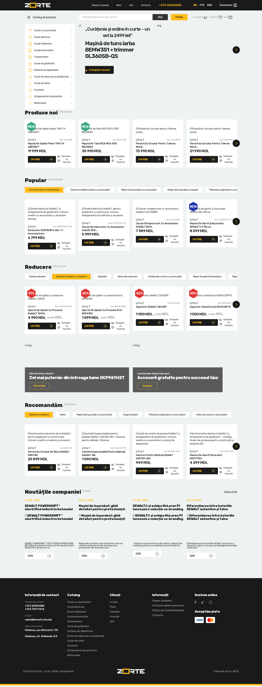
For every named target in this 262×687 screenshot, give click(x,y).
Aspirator (102, 276)
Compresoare (41, 56)
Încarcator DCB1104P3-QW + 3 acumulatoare (45, 232)
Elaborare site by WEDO (226, 671)
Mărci (119, 5)
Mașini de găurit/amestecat (207, 276)
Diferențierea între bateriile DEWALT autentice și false (209, 507)
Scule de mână (42, 83)
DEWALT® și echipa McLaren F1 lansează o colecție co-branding (158, 507)
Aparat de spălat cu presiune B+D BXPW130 (102, 312)
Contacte (145, 5)
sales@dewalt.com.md (38, 619)
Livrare (114, 602)
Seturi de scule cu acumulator (211, 414)
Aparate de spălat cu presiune (71, 276)
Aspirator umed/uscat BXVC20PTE (210, 306)
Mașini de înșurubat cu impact (183, 189)
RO (195, 5)
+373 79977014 (34, 609)
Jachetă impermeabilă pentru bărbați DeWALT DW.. (103, 453)
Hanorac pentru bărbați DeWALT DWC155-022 (154, 457)
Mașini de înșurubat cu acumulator (139, 189)
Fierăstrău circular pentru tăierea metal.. (156, 145)
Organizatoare (130, 414)
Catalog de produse (44, 17)
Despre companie (100, 5)
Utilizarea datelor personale (168, 605)
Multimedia (40, 103)
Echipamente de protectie (48, 96)
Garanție (114, 611)
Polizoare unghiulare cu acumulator (227, 189)
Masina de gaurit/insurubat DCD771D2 (206, 457)
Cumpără (147, 385)
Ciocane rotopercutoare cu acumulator (90, 189)
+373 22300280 (170, 5)
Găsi (160, 17)
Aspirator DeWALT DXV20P (151, 306)
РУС (202, 5)
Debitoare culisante (39, 414)
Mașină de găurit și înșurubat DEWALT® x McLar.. (207, 225)
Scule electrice (42, 37)
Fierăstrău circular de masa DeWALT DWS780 (48, 453)
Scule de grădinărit (44, 63)
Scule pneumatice (44, 50)
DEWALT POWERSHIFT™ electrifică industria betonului (49, 507)
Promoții (114, 616)
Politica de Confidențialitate (168, 610)
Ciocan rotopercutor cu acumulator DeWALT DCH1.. (157, 225)
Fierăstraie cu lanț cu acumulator (165, 276)
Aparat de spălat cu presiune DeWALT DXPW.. (45, 312)
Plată (113, 606)
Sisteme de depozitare (46, 70)
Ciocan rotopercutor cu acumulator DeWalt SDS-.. (103, 228)
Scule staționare (43, 43)
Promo (179, 17)
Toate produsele (37, 276)
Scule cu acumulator (45, 30)
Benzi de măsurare (127, 276)
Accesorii (39, 89)
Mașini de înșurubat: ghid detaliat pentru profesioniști (102, 507)
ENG (209, 5)
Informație (39, 385)
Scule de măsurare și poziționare (51, 76)
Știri (131, 5)
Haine (63, 414)
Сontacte (157, 615)
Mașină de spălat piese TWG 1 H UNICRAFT (46, 145)
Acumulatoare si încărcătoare (44, 189)
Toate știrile (230, 491)
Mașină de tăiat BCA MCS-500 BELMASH (99, 145)
